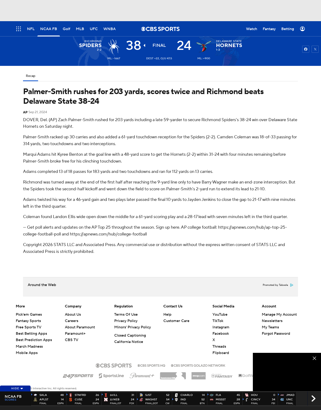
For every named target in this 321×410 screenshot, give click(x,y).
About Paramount (80, 327)
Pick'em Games (29, 314)
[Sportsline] (111, 375)
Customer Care (176, 320)
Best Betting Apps (31, 333)
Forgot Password (276, 333)
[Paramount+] (142, 374)
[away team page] (113, 46)
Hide (15, 388)
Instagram (220, 327)
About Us (73, 314)
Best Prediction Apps (34, 340)
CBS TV (71, 340)
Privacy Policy (125, 320)
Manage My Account (279, 314)
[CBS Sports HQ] (151, 365)
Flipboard (220, 352)
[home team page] (203, 46)
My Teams (270, 327)
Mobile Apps (27, 352)
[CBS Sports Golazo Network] (198, 365)
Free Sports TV (28, 327)
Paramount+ (75, 333)
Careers (71, 320)
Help (167, 314)
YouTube (219, 314)
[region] (287, 372)
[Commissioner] (173, 374)
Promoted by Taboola (275, 285)
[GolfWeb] (248, 376)
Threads (219, 346)
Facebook (220, 333)
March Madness (29, 346)
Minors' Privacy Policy (132, 327)
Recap (30, 76)
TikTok (217, 320)
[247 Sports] (78, 375)
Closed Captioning (130, 335)
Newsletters (272, 320)
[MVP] (199, 374)
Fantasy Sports (28, 320)
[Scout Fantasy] (222, 375)
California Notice (128, 341)
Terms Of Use (126, 314)
